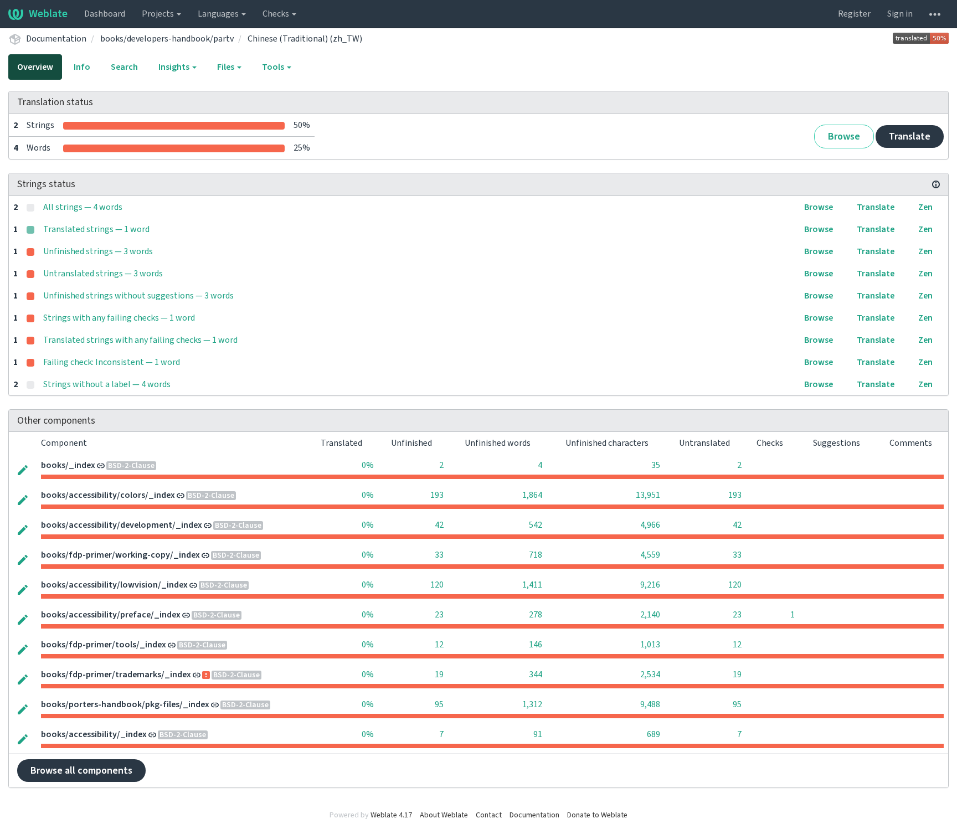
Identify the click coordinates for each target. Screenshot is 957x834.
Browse (844, 136)
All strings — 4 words (82, 207)
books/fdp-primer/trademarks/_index (116, 674)
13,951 (648, 495)
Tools (274, 67)
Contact (489, 815)
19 (439, 674)
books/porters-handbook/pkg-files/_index (125, 704)
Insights (174, 67)
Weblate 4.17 (391, 815)
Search (124, 67)
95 (439, 704)
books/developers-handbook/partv (167, 39)
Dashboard (104, 14)
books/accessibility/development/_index (121, 525)
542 (535, 525)
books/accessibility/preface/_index (111, 615)
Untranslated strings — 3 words (103, 273)
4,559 (650, 555)
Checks (277, 14)
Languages (219, 14)
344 (535, 674)
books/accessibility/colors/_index (108, 495)
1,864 (532, 495)
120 (437, 585)
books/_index (68, 465)
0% (368, 465)
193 (437, 495)
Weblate (48, 14)
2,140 (650, 615)
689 (653, 734)
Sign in (900, 14)
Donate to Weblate (597, 815)
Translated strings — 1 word (96, 229)
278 (535, 615)
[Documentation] (936, 184)
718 (535, 555)
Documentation (56, 39)
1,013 (650, 645)
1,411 (532, 585)
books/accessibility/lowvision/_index (114, 585)
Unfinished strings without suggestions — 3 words (138, 296)
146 (535, 645)
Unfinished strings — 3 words (98, 251)
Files (226, 67)
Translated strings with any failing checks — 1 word (140, 340)
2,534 (650, 674)
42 (439, 525)
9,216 (650, 585)
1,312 (532, 704)
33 (439, 555)
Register (854, 14)
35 (655, 465)
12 (439, 645)
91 (537, 734)
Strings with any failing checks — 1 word (119, 318)
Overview (35, 67)
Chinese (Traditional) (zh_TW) (305, 39)
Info (82, 67)
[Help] (935, 14)
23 (439, 615)
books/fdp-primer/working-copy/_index (120, 555)
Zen (925, 207)
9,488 (650, 704)
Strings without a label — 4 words (107, 384)
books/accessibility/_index (94, 734)
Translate (909, 136)
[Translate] (23, 469)
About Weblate (444, 815)
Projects (159, 14)
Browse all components (81, 771)
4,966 (650, 525)
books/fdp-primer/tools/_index (103, 645)
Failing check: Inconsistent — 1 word (111, 362)
